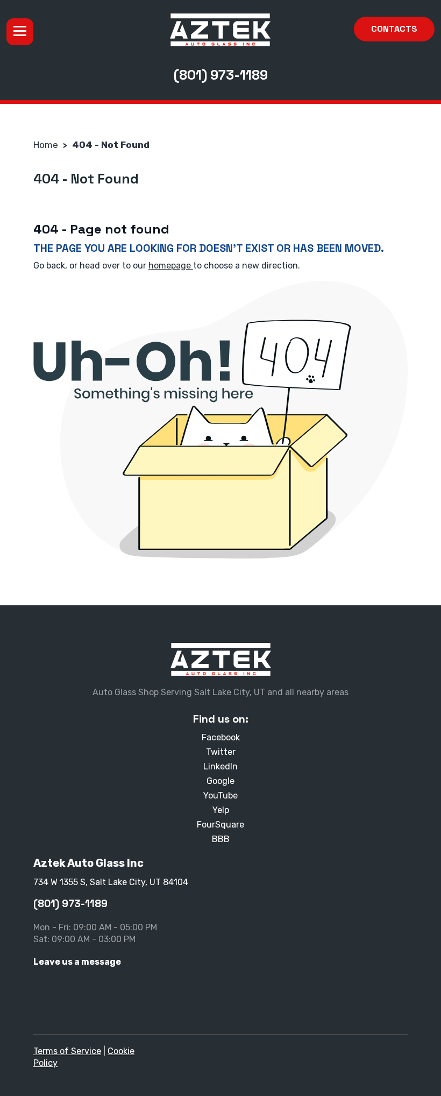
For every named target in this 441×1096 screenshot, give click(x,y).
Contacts (394, 28)
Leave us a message (77, 962)
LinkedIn (220, 766)
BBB (221, 839)
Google (220, 781)
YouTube (220, 795)
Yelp (220, 810)
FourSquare (220, 824)
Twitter (221, 752)
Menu (19, 31)
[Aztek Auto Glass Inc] (220, 29)
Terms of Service (67, 1051)
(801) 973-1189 (221, 74)
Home (45, 144)
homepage (170, 265)
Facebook (221, 737)
